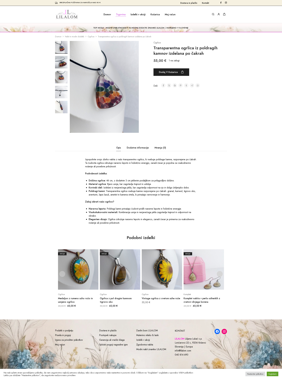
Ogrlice (91, 36)
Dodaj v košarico (169, 72)
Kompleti (187, 294)
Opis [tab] (118, 147)
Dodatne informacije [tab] (138, 147)
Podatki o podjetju (64, 330)
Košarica (155, 14)
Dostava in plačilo (188, 3)
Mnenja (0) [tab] (160, 147)
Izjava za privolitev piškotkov (69, 340)
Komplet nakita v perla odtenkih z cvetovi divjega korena (202, 300)
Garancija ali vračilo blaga (112, 340)
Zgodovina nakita (144, 344)
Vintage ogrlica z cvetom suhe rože (161, 298)
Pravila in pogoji (63, 335)
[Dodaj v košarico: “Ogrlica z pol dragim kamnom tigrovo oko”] (116, 285)
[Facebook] (217, 331)
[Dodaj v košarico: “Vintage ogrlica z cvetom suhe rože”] (158, 285)
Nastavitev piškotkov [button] (255, 374)
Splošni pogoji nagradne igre (113, 344)
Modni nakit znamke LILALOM (151, 349)
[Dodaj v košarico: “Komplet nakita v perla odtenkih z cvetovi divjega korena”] (200, 285)
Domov (107, 14)
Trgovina (121, 14)
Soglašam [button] (272, 374)
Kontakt (205, 3)
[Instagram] (224, 331)
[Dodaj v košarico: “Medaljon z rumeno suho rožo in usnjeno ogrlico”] (75, 285)
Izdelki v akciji (138, 14)
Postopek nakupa (107, 335)
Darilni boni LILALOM (147, 330)
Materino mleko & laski (147, 335)
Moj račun (170, 14)
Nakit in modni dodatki (74, 36)
